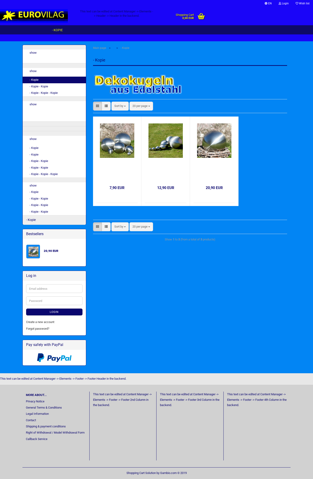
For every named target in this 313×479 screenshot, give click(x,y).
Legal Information (37, 413)
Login (285, 3)
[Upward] (300, 472)
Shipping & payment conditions (46, 426)
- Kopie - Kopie (39, 86)
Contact (31, 420)
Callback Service (36, 439)
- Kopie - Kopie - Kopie (44, 93)
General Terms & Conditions (44, 407)
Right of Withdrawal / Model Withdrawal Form (55, 432)
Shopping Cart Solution (141, 473)
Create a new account (40, 322)
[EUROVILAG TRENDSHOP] (36, 16)
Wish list (304, 3)
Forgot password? (37, 328)
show (33, 52)
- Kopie (57, 30)
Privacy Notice (35, 401)
